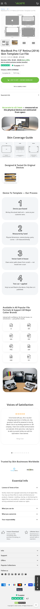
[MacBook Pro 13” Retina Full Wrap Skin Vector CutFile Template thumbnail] (5, 43)
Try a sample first (20, 86)
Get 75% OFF (37, 581)
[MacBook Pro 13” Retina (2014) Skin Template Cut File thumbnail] (14, 43)
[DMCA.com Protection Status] (20, 603)
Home (3, 9)
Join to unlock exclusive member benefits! (14, 62)
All (7, 9)
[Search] (5, 3)
